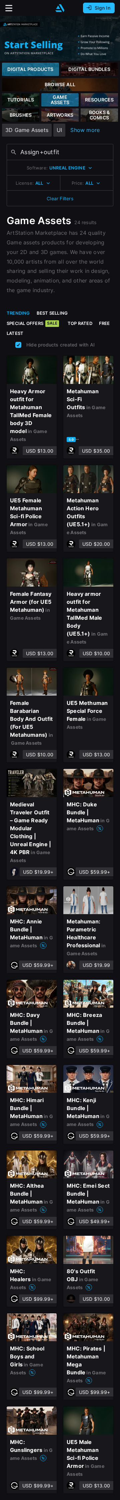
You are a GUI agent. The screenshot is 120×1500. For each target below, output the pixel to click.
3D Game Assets (26, 130)
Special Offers (32, 323)
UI (59, 130)
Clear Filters (60, 198)
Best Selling (52, 313)
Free (104, 323)
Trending (18, 313)
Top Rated (80, 323)
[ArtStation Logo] (60, 8)
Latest (15, 333)
